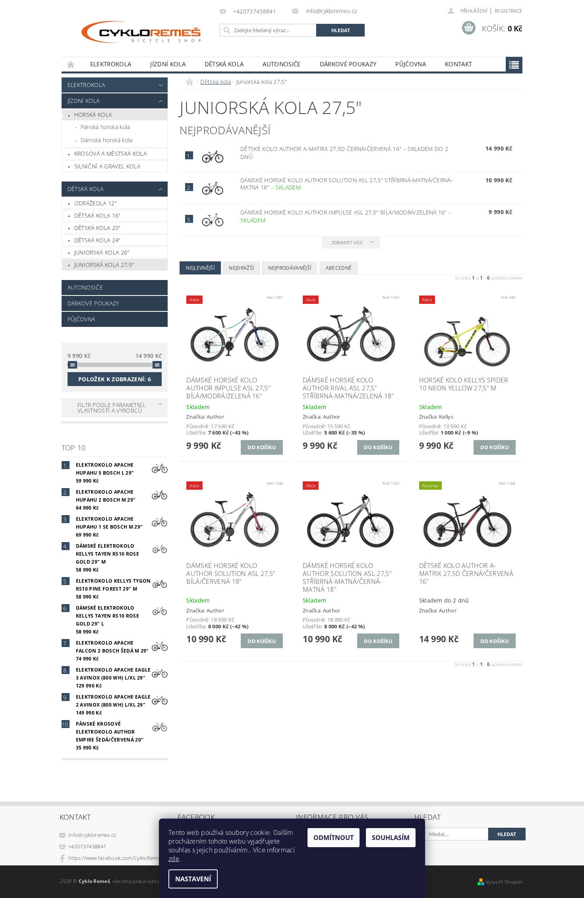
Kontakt (458, 64)
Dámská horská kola (107, 140)
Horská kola (93, 114)
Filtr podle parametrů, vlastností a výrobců (111, 407)
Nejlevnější (200, 268)
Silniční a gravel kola (107, 166)
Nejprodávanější (289, 268)
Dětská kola (224, 64)
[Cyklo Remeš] (139, 32)
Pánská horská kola (105, 127)
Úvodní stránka (71, 64)
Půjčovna (410, 64)
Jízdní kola (168, 64)
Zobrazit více (347, 242)
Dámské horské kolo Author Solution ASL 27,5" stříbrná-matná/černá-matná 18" (346, 183)
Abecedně (339, 268)
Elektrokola (110, 64)
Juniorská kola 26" (102, 252)
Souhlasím (391, 837)
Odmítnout (333, 837)
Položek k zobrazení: (114, 379)
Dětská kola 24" (97, 240)
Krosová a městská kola (110, 153)
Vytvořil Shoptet (504, 882)
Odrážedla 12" (95, 203)
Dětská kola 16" (97, 215)
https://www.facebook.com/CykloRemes (115, 857)
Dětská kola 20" (97, 228)
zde (173, 858)
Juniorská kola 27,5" (104, 264)
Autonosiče (281, 64)
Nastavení (193, 879)
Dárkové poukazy (348, 64)
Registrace (508, 11)
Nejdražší (241, 268)
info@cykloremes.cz (92, 834)
